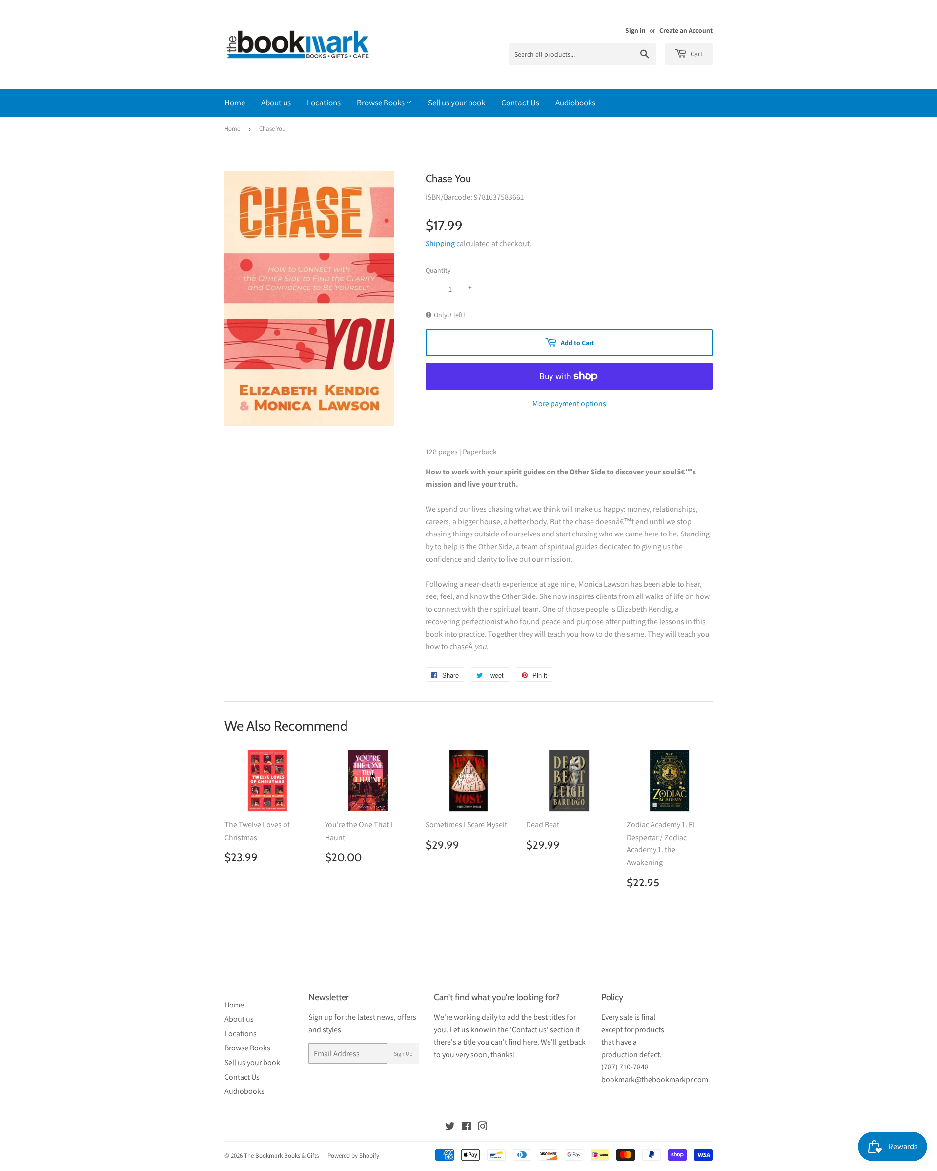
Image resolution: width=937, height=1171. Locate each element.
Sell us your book (456, 102)
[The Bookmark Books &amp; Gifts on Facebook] (466, 1127)
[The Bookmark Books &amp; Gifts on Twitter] (450, 1127)
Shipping (440, 243)
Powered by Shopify (353, 1155)
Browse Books (381, 102)
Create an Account (686, 30)
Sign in (635, 30)
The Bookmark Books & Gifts (281, 1155)
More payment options (569, 403)
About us (276, 102)
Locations (324, 102)
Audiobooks (575, 102)
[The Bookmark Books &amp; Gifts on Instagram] (483, 1127)
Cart (696, 53)
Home (234, 102)
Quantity (438, 270)
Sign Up (403, 1053)
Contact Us (520, 102)
